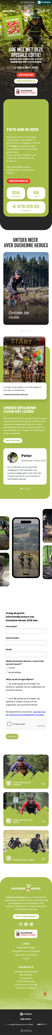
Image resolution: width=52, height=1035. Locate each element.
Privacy (26, 958)
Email (9, 649)
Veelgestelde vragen (26, 947)
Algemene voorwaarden (26, 955)
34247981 (32, 984)
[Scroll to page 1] (21, 331)
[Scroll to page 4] (30, 331)
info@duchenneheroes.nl (26, 971)
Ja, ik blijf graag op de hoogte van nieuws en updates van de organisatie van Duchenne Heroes (25, 686)
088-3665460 (26, 974)
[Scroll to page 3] (27, 331)
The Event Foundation (26, 988)
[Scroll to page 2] (24, 331)
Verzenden (12, 736)
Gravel (12, 668)
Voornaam (12, 626)
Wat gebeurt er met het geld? (26, 951)
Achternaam (13, 638)
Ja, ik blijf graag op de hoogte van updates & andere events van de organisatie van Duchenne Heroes (23, 701)
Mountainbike (15, 672)
